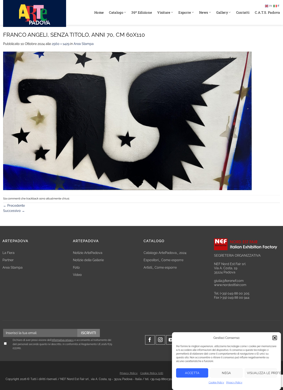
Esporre (184, 12)
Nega (226, 373)
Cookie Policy (216, 382)
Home (99, 12)
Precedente (14, 206)
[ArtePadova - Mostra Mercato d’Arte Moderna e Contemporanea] (34, 13)
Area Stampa (84, 44)
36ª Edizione (141, 12)
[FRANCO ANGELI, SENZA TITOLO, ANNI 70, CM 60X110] (127, 120)
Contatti (243, 12)
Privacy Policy (234, 382)
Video (77, 275)
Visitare (163, 12)
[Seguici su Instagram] (160, 340)
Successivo (14, 211)
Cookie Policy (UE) (151, 373)
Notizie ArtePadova (87, 253)
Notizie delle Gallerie (88, 260)
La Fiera (8, 253)
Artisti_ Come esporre (160, 267)
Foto (76, 267)
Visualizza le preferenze (262, 373)
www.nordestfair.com (230, 285)
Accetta (192, 373)
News (203, 12)
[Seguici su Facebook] (150, 340)
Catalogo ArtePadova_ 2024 (165, 253)
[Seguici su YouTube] (171, 340)
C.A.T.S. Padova (267, 12)
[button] (275, 338)
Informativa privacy (63, 340)
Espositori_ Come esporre (163, 260)
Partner (8, 260)
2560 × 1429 (60, 44)
